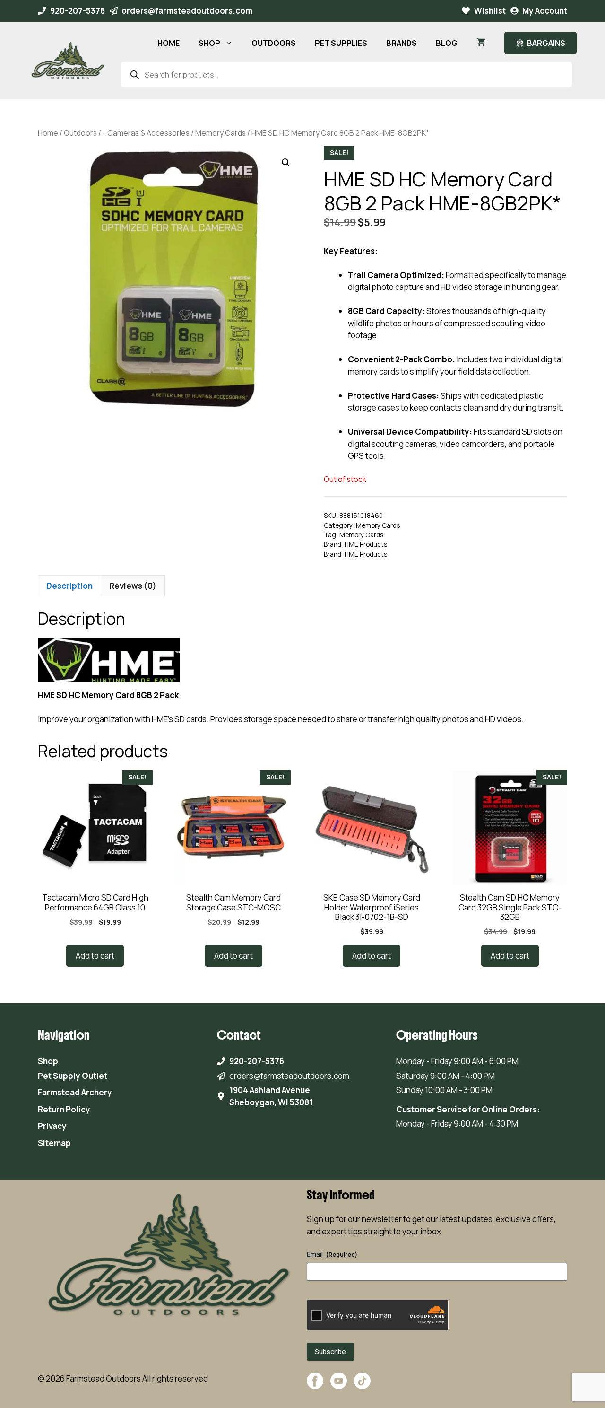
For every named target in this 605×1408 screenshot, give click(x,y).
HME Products (366, 544)
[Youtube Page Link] (338, 1386)
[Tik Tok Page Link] (362, 1386)
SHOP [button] (209, 43)
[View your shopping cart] (480, 43)
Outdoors (80, 133)
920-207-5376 (77, 10)
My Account (544, 10)
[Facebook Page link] (315, 1386)
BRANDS (401, 43)
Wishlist (490, 10)
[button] (285, 162)
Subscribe (330, 1351)
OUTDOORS (273, 43)
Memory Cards (220, 133)
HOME (168, 43)
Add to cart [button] (95, 955)
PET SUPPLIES (341, 43)
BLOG (447, 43)
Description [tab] (69, 585)
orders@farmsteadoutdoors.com (186, 10)
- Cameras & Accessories (146, 133)
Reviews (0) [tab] (132, 585)
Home (48, 133)
